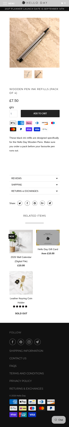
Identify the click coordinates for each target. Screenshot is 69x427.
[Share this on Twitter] (19, 203)
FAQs (13, 365)
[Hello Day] (34, 3)
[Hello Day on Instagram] (30, 342)
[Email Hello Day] (38, 342)
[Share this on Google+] (42, 203)
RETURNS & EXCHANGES (26, 388)
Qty (11, 107)
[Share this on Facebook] (27, 203)
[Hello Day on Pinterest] (21, 342)
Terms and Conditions (26, 373)
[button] (34, 178)
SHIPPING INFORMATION (26, 350)
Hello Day (21, 396)
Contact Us (17, 358)
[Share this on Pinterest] (34, 203)
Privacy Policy (20, 381)
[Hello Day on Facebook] (13, 342)
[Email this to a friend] (49, 203)
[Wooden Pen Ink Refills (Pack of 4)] (34, 43)
